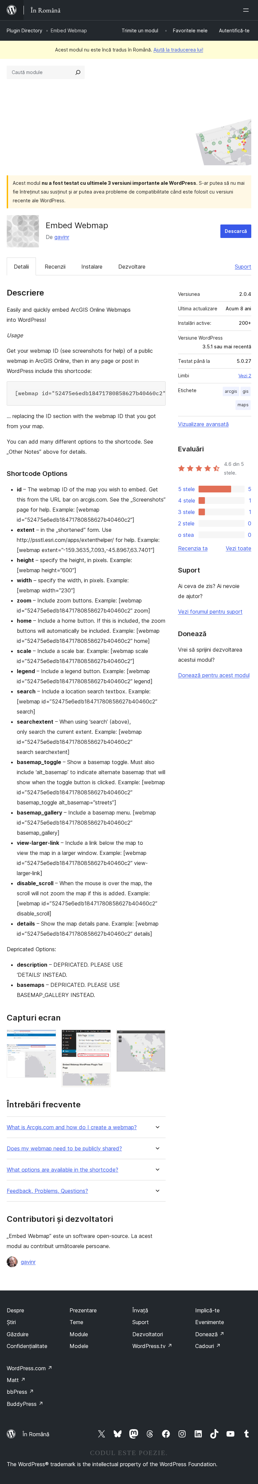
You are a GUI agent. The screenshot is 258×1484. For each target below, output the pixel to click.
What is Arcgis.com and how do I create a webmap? (72, 1127)
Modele (79, 1346)
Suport (243, 266)
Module (79, 1334)
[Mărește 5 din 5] (156, 1038)
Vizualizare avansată (203, 424)
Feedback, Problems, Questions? (47, 1191)
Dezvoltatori (147, 1334)
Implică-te (207, 1310)
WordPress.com (29, 1368)
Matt (16, 1380)
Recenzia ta (193, 548)
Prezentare (83, 1310)
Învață (140, 1310)
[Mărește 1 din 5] (47, 1038)
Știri (11, 1322)
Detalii (21, 266)
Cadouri (208, 1346)
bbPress (20, 1391)
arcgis (231, 391)
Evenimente (209, 1322)
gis (246, 391)
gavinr (61, 237)
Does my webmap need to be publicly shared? (64, 1148)
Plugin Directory (24, 30)
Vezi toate (238, 548)
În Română (36, 1434)
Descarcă (236, 231)
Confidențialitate (27, 1346)
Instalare (91, 266)
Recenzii (55, 266)
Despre (15, 1310)
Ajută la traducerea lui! (178, 50)
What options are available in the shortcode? (62, 1170)
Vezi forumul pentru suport (210, 611)
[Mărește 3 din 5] (101, 1038)
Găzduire (18, 1334)
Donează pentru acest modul (214, 675)
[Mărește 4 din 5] (101, 1071)
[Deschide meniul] (247, 10)
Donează (209, 1334)
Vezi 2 (245, 375)
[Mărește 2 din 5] (47, 1053)
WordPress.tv (152, 1346)
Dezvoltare (131, 266)
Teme (76, 1322)
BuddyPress (25, 1404)
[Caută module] (78, 72)
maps (243, 404)
